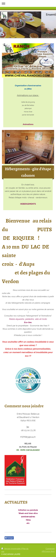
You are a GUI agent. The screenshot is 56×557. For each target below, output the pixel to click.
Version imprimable (12, 549)
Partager (10, 538)
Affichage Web (48, 551)
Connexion (50, 549)
